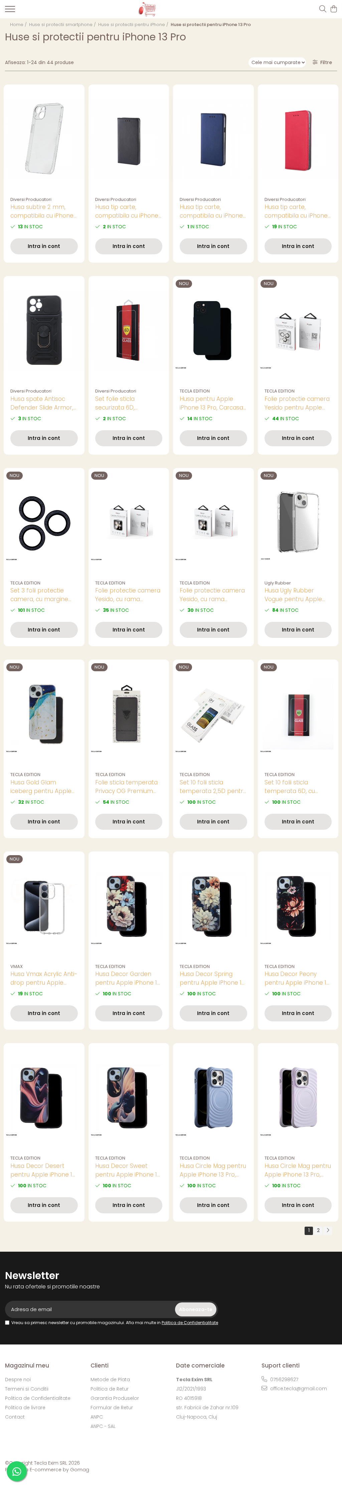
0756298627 (283, 1379)
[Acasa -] (166, 9)
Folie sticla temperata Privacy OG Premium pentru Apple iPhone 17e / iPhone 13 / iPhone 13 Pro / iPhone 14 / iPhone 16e (128, 786)
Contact (15, 1417)
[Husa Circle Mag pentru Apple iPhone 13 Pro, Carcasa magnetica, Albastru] (213, 1097)
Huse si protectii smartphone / (63, 24)
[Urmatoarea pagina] (327, 1231)
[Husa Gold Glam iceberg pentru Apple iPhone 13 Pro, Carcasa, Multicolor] (44, 714)
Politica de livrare (25, 1407)
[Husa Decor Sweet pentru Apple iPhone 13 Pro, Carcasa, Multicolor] (129, 1097)
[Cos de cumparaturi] (333, 9)
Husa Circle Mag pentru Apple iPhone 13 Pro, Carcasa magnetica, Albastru (213, 1170)
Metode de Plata (110, 1379)
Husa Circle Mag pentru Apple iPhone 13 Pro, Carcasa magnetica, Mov (298, 1170)
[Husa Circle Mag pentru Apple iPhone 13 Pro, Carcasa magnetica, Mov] (298, 1097)
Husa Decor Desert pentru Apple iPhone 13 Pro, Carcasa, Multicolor (43, 1170)
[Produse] (10, 11)
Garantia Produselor (115, 1398)
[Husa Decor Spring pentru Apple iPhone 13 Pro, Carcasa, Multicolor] (213, 905)
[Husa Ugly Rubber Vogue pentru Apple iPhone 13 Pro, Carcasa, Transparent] (298, 522)
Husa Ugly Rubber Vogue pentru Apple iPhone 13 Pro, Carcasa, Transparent (297, 594)
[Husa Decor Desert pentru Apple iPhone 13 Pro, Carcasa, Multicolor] (44, 1097)
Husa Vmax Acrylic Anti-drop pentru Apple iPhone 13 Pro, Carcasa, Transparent (43, 978)
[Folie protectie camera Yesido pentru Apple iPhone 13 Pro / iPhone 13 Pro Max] (298, 330)
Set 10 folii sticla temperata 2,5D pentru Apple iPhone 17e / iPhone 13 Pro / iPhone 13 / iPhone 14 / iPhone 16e (213, 786)
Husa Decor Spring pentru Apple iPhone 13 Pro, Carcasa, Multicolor (212, 978)
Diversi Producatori (30, 199)
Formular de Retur (112, 1407)
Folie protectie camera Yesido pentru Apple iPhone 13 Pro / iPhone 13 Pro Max (297, 403)
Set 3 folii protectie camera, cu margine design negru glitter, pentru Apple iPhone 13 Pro (42, 594)
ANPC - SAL (103, 1426)
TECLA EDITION (195, 391)
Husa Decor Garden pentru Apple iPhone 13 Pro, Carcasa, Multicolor (128, 978)
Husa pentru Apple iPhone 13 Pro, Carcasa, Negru (212, 403)
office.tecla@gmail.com (298, 1388)
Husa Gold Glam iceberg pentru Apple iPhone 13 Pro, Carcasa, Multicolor (42, 786)
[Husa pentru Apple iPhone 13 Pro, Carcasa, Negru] (213, 330)
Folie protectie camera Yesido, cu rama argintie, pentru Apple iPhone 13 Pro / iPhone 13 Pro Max (127, 594)
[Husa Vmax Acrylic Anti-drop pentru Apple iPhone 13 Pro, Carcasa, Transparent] (44, 905)
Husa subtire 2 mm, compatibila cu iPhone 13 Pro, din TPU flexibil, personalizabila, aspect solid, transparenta (43, 211)
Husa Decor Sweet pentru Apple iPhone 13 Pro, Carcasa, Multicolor (128, 1170)
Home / (19, 24)
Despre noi (18, 1379)
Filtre (325, 62)
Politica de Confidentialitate (190, 1322)
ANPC (97, 1417)
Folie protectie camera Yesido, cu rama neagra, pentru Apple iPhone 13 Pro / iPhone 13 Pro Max (212, 594)
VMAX (16, 966)
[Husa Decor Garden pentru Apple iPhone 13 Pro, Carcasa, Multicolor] (129, 905)
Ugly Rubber (278, 583)
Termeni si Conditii (26, 1389)
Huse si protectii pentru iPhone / (134, 24)
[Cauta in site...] (322, 9)
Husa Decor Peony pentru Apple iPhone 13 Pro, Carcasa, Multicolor (297, 978)
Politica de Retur (110, 1389)
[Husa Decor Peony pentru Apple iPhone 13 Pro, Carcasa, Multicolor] (298, 905)
